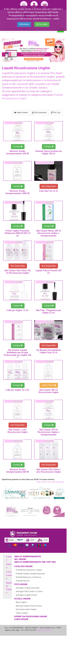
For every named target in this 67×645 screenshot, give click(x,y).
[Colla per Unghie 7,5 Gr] (17, 290)
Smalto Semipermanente (27, 556)
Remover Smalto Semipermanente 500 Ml (17, 470)
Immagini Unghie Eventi (26, 595)
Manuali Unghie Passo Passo (29, 606)
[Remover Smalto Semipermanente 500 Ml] (17, 449)
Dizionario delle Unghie (26, 609)
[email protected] (43, 630)
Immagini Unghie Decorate (27, 588)
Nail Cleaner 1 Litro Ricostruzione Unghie (17, 430)
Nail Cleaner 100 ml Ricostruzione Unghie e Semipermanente (48, 432)
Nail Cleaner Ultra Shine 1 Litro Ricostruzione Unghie (48, 470)
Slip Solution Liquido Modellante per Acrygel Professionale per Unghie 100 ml (17, 354)
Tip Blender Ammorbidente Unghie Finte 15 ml (48, 351)
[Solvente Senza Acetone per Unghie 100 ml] (48, 131)
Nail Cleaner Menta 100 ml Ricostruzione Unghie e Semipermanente (48, 233)
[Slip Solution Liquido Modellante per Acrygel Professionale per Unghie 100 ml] (17, 330)
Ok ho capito (41, 24)
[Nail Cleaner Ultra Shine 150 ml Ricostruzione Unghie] (17, 250)
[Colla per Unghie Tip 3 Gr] (17, 370)
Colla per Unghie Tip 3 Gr (17, 390)
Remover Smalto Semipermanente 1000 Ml (17, 192)
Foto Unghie (20, 584)
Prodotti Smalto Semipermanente (30, 574)
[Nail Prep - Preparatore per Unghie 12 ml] (48, 290)
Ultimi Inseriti (22, 112)
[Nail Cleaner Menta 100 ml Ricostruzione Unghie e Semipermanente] (48, 211)
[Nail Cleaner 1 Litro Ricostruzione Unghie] (17, 410)
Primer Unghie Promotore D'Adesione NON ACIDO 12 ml (17, 233)
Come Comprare (10, 573)
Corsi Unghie (21, 619)
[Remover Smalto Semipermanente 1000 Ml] (17, 171)
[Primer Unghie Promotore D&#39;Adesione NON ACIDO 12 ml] (17, 211)
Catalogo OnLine (23, 566)
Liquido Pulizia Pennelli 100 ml (48, 271)
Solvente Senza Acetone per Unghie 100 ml (48, 152)
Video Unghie (22, 613)
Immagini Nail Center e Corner (29, 591)
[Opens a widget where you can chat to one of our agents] (54, 635)
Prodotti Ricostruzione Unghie (29, 570)
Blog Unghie (21, 602)
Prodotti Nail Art (22, 581)
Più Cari (56, 112)
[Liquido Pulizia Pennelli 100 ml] (48, 250)
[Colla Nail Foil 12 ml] (48, 171)
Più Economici (40, 112)
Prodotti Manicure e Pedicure (28, 577)
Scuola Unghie (22, 599)
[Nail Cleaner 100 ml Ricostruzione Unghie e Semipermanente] (48, 410)
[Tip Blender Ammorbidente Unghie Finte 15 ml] (48, 330)
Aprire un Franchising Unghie (30, 616)
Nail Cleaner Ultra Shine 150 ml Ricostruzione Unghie (17, 271)
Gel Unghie (20, 559)
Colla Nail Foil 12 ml (48, 191)
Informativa (24, 24)
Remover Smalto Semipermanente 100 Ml (17, 152)
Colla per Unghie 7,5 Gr (17, 310)
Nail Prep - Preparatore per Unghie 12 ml (48, 311)
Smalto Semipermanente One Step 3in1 (35, 562)
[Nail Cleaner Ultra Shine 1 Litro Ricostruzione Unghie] (48, 449)
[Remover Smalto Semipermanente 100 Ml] (17, 131)
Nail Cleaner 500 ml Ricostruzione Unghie (48, 391)
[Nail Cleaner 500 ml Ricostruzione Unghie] (48, 370)
